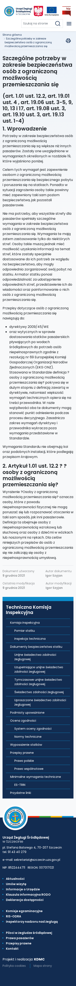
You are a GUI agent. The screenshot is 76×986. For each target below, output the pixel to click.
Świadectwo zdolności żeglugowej (39, 692)
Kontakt (12, 949)
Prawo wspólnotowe (28, 769)
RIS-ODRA (13, 916)
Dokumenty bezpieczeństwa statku (36, 647)
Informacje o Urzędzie (23, 889)
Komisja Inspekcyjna (25, 623)
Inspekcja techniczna (30, 639)
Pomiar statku (24, 631)
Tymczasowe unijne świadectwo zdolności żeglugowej (38, 682)
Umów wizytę (16, 884)
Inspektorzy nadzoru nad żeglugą (32, 921)
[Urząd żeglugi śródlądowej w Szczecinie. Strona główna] (17, 11)
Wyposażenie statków (26, 745)
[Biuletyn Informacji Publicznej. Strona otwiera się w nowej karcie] (66, 11)
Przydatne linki (20, 793)
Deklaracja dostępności (24, 900)
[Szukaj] (58, 23)
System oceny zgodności (33, 729)
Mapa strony (43, 966)
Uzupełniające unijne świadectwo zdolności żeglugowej (38, 669)
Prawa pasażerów (20, 938)
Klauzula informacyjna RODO (28, 894)
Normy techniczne (28, 737)
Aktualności (15, 879)
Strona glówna (12, 35)
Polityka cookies (14, 966)
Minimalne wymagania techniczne (35, 777)
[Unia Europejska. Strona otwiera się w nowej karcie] (52, 11)
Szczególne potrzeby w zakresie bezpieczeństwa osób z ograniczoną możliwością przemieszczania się (28, 42)
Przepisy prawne (22, 753)
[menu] (69, 24)
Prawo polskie (24, 761)
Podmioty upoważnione (27, 712)
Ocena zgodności (23, 720)
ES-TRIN (19, 785)
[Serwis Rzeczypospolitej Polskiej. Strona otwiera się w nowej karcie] (38, 11)
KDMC (39, 959)
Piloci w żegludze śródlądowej (29, 933)
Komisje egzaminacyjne (24, 911)
